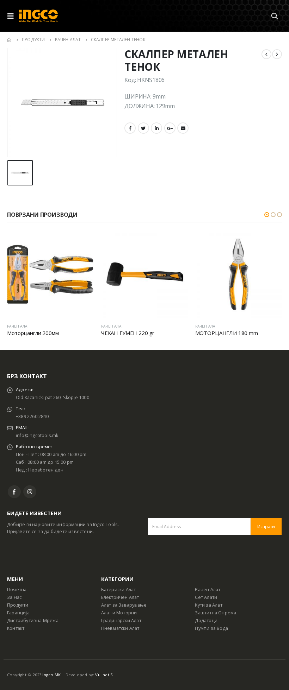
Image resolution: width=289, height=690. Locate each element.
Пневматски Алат (120, 628)
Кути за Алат (208, 605)
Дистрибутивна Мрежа (33, 620)
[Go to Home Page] (9, 40)
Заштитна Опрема (215, 613)
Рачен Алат (207, 590)
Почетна (16, 590)
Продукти (18, 605)
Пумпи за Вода (211, 628)
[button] (267, 214)
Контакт (15, 628)
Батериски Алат (118, 590)
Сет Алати (206, 597)
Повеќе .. (82, 242)
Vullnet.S (104, 674)
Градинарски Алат (121, 620)
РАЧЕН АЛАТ (18, 326)
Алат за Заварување (124, 605)
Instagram (29, 491)
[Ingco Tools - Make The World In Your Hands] (38, 16)
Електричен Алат (120, 597)
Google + (170, 128)
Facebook (130, 128)
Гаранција (18, 613)
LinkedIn (156, 128)
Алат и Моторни (119, 613)
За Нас (14, 597)
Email (183, 128)
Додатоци (206, 620)
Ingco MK (51, 674)
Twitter (143, 128)
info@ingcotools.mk (37, 435)
